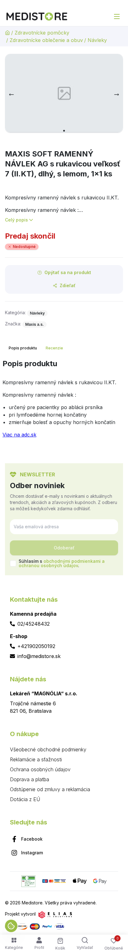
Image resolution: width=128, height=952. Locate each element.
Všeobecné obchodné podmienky (48, 749)
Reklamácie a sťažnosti (36, 759)
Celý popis (16, 219)
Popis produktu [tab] (23, 348)
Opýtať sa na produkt (67, 272)
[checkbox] (13, 563)
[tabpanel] (64, 401)
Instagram (32, 852)
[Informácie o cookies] (11, 926)
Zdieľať (67, 285)
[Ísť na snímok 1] (64, 131)
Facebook (32, 839)
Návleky (97, 40)
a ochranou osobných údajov (62, 563)
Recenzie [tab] (54, 348)
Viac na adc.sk (19, 435)
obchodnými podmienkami (72, 561)
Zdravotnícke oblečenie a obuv (46, 40)
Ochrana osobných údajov (40, 769)
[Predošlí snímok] (11, 94)
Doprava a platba (29, 779)
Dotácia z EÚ (25, 799)
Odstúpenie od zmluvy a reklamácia (50, 789)
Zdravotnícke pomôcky (42, 33)
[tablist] (36, 348)
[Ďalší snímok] (116, 94)
